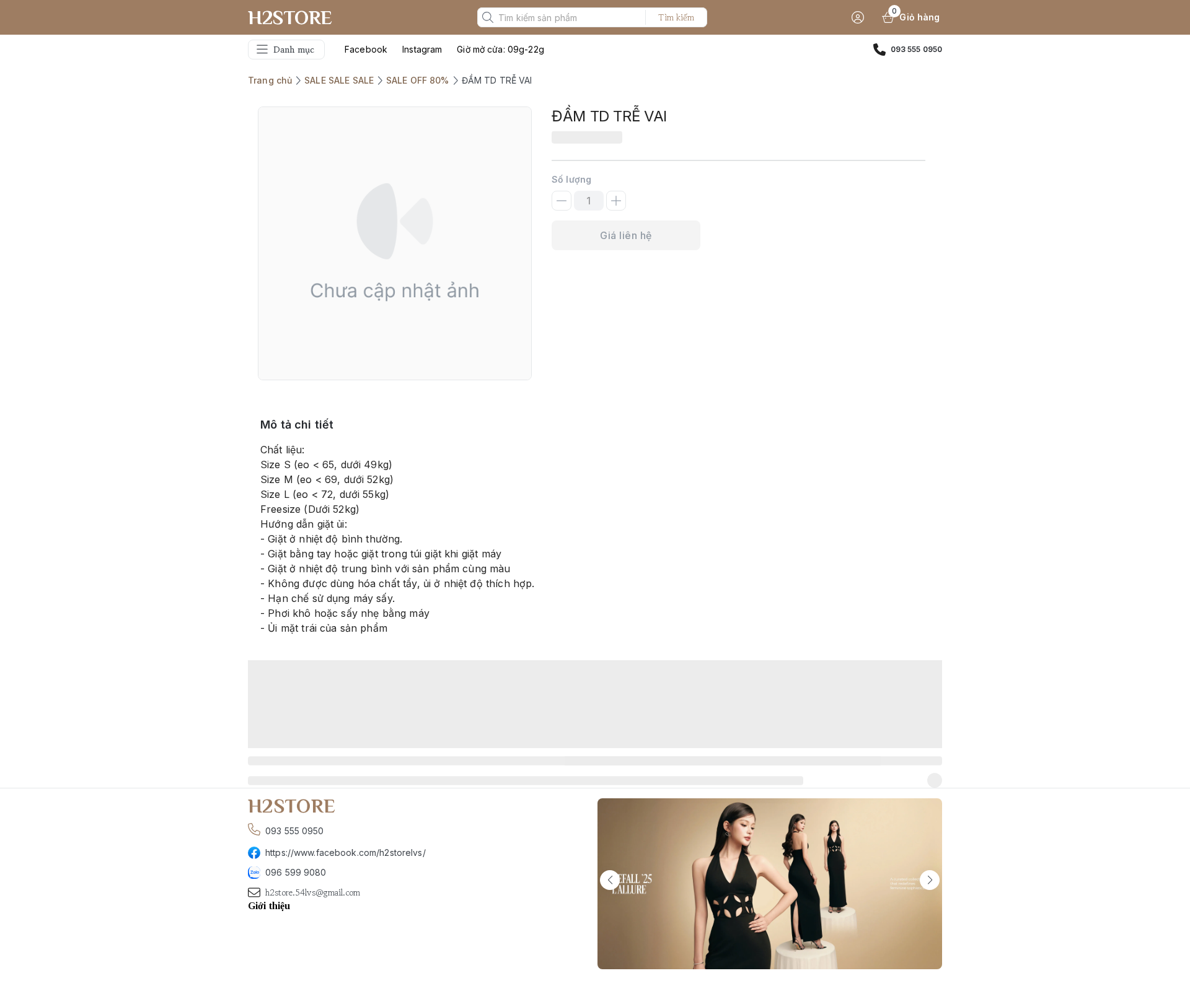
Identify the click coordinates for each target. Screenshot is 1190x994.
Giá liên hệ (625, 235)
